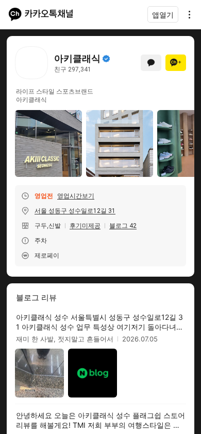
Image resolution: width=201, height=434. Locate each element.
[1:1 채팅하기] (151, 63)
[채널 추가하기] (175, 63)
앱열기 (163, 14)
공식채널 (106, 59)
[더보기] (186, 14)
